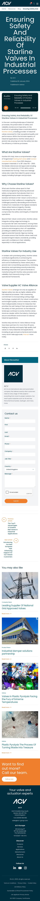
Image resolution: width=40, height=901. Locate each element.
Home (4, 9)
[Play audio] (6, 108)
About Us (20, 857)
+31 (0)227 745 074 (20, 836)
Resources (12, 9)
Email (7, 436)
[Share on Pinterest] (13, 348)
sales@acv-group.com (20, 820)
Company (9, 451)
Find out (26, 334)
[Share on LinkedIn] (16, 348)
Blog (19, 9)
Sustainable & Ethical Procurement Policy (20, 891)
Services (20, 847)
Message (8, 474)
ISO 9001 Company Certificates (20, 898)
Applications (20, 849)
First (6, 425)
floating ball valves (20, 159)
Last (6, 432)
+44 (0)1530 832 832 (20, 818)
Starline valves (7, 132)
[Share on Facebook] (5, 348)
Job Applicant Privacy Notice (20, 894)
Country (8, 466)
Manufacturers (20, 852)
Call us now (9, 779)
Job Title (8, 459)
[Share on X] (9, 348)
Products (20, 844)
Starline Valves (7, 290)
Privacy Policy (22, 883)
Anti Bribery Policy (20, 887)
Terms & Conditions (10, 883)
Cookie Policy (32, 883)
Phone (7, 444)
